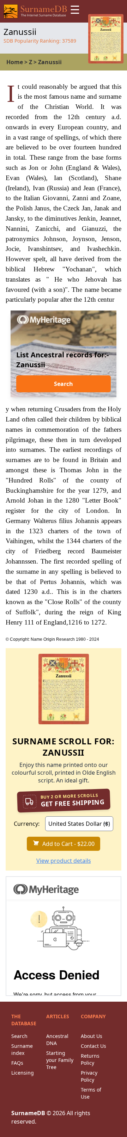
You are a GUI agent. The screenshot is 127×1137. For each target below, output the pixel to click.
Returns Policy (90, 1059)
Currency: (27, 824)
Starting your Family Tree (59, 1060)
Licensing (22, 1072)
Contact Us (93, 1046)
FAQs (17, 1062)
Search (63, 384)
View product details (63, 861)
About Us (91, 1036)
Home (14, 62)
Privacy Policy (89, 1076)
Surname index (22, 1049)
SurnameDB (28, 1113)
